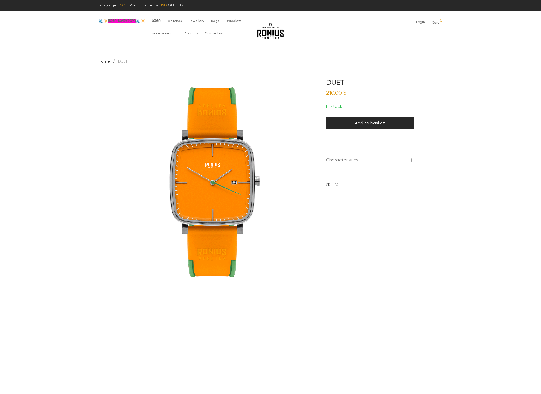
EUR (179, 5)
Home (104, 61)
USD (163, 5)
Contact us (214, 33)
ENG (121, 5)
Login (420, 22)
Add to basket (370, 123)
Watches (174, 21)
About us (191, 33)
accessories (161, 33)
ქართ (131, 5)
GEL (171, 5)
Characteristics (342, 160)
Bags (215, 21)
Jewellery (196, 21)
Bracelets (233, 21)
